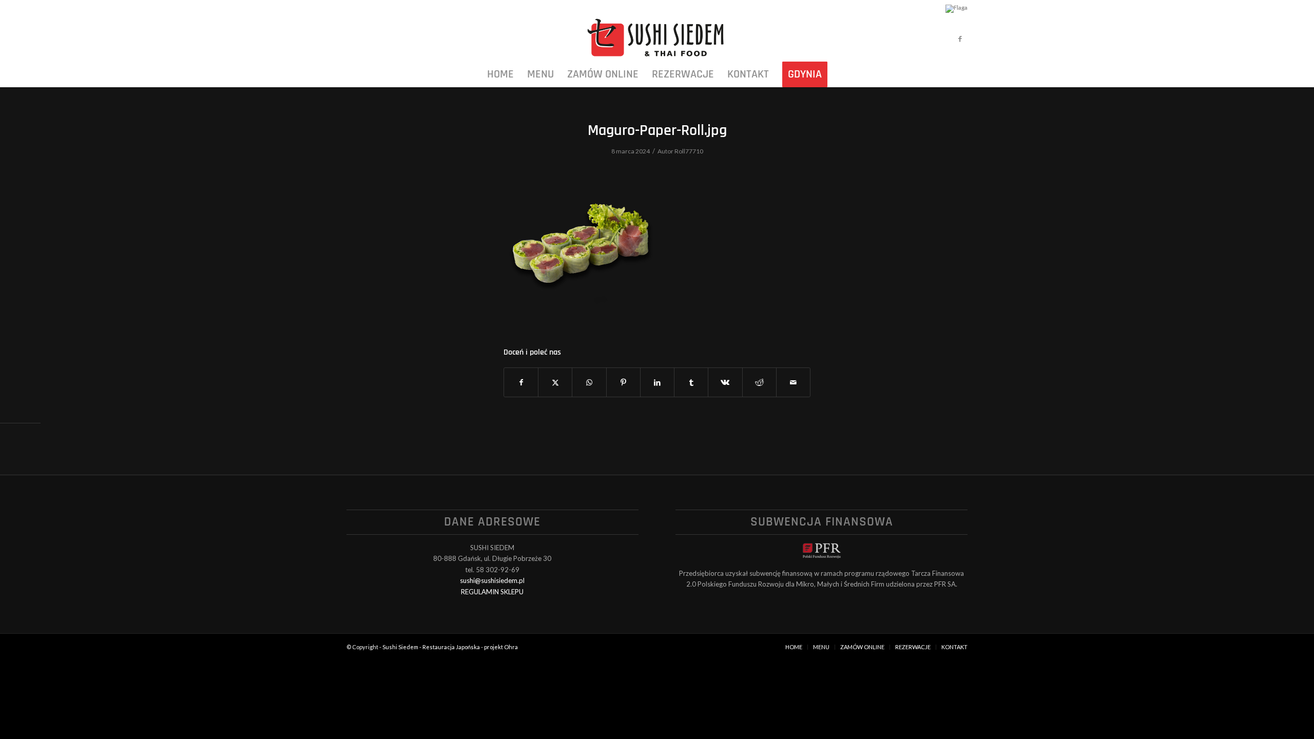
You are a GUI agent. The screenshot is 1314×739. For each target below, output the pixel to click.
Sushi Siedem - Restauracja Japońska (431, 647)
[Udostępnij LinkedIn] (657, 382)
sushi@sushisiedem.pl (492, 580)
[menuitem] (500, 74)
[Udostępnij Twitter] (555, 382)
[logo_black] (656, 38)
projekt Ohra (501, 647)
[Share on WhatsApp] (589, 382)
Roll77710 (688, 151)
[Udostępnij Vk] (725, 382)
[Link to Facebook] (960, 38)
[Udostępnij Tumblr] (691, 382)
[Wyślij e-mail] (793, 382)
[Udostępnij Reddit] (759, 382)
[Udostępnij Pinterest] (623, 382)
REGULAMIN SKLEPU (492, 592)
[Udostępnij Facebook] (521, 382)
